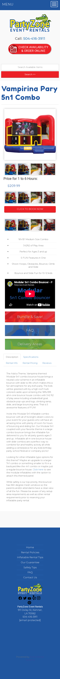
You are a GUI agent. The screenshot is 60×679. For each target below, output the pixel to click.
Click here (38, 469)
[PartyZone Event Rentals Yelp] (34, 599)
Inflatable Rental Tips (30, 557)
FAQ (30, 330)
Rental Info (12, 363)
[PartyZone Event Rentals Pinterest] (29, 603)
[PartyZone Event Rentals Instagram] (38, 599)
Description (12, 357)
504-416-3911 (34, 38)
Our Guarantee (30, 562)
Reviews (46, 363)
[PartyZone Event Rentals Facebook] (20, 599)
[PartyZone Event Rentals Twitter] (25, 599)
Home (30, 547)
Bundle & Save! (30, 317)
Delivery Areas (30, 344)
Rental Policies (30, 552)
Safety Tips (30, 567)
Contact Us (30, 577)
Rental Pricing (30, 363)
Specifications (30, 357)
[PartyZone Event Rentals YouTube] (29, 599)
